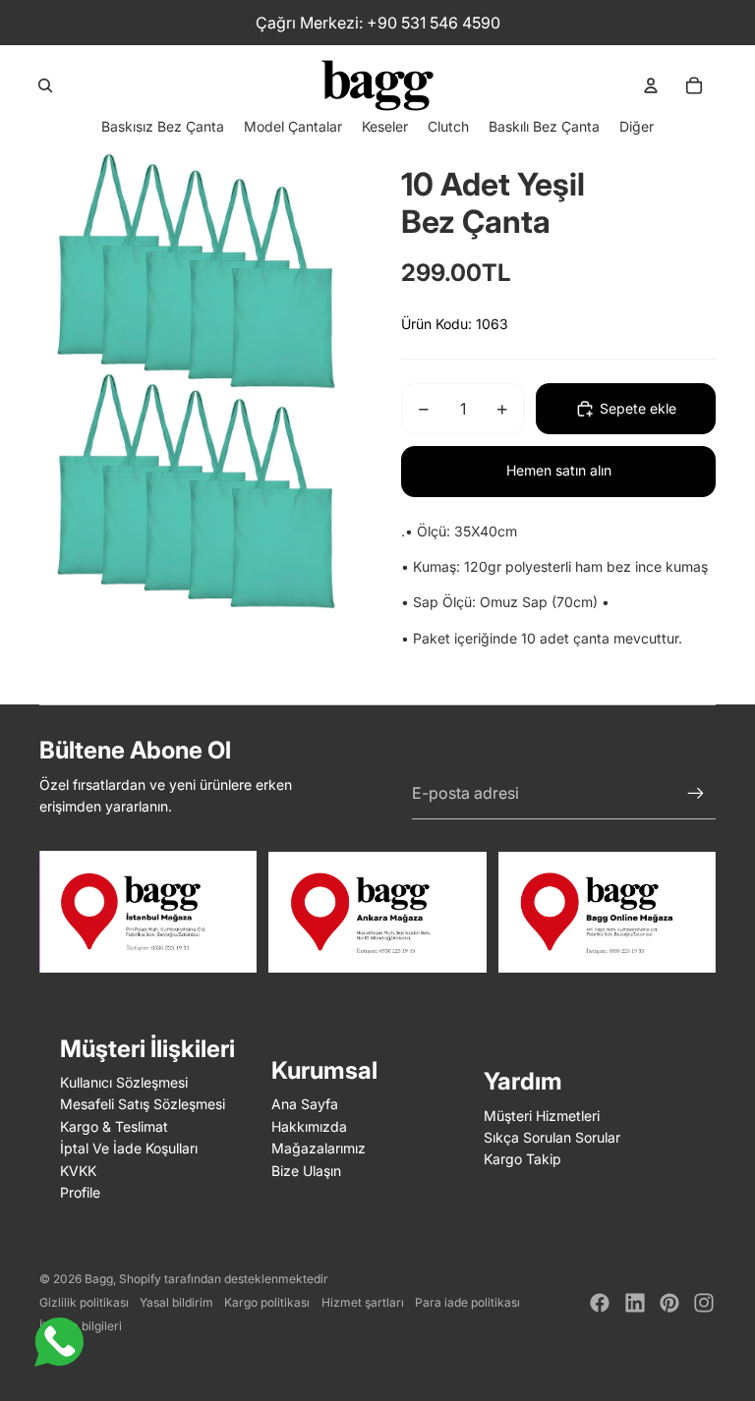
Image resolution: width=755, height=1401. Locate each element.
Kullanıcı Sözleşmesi (124, 1082)
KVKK (78, 1170)
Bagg (99, 1278)
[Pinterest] (669, 1303)
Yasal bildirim (176, 1302)
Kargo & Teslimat (114, 1126)
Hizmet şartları (362, 1302)
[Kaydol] (696, 793)
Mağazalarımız (318, 1148)
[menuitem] (637, 126)
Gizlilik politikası (84, 1302)
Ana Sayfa (304, 1103)
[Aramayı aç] (45, 85)
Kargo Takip (522, 1158)
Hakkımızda (309, 1126)
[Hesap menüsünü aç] (650, 85)
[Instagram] (704, 1303)
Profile (80, 1192)
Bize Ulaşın (306, 1170)
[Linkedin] (635, 1303)
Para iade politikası (467, 1302)
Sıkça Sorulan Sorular (552, 1137)
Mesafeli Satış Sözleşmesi (142, 1103)
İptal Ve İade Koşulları (129, 1148)
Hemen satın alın (558, 470)
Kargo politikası (267, 1302)
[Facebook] (599, 1303)
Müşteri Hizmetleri (542, 1115)
